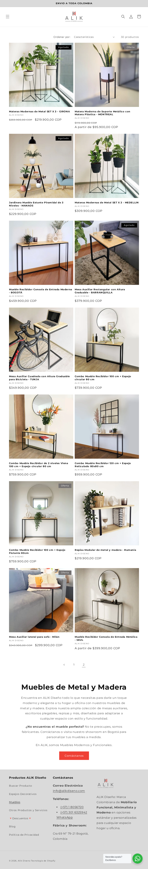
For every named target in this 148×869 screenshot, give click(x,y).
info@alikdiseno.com (69, 791)
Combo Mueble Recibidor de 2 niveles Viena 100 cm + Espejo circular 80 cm (38, 465)
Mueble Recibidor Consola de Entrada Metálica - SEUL (106, 638)
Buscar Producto (20, 785)
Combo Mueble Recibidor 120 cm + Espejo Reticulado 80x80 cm (103, 465)
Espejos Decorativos (22, 794)
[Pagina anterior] (64, 665)
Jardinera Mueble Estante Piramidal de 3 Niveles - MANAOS (36, 204)
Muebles (14, 802)
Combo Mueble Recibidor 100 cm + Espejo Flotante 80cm (37, 551)
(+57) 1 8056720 (72, 807)
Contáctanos (74, 755)
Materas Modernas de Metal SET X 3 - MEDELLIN (107, 202)
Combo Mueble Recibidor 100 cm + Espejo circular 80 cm (103, 378)
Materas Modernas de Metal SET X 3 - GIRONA (39, 111)
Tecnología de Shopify (43, 860)
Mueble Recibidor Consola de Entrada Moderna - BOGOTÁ (40, 291)
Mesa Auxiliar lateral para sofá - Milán (34, 636)
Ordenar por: (61, 37)
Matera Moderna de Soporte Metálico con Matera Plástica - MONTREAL (102, 113)
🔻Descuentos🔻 (20, 818)
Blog (12, 826)
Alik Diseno (24, 860)
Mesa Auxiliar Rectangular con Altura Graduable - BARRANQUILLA (100, 291)
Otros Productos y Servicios (28, 810)
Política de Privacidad (24, 834)
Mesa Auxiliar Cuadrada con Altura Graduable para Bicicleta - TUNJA (39, 378)
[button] (8, 17)
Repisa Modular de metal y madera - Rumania (105, 549)
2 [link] (84, 664)
